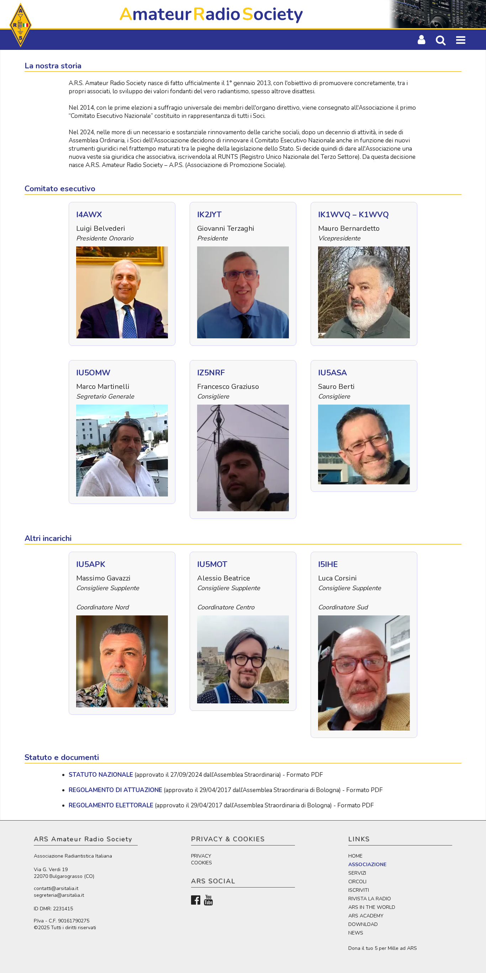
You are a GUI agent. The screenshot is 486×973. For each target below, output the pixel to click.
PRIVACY (201, 856)
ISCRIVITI (358, 890)
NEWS (355, 933)
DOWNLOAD (363, 924)
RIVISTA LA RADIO (369, 898)
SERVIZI (357, 873)
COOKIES (201, 862)
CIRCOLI (357, 881)
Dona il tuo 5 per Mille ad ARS (382, 948)
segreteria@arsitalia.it (59, 895)
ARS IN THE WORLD (371, 907)
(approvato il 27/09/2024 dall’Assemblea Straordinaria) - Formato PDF (196, 775)
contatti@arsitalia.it (56, 888)
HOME (355, 856)
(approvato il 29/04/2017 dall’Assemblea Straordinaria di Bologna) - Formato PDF (226, 790)
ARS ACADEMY (366, 915)
